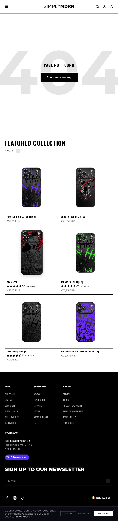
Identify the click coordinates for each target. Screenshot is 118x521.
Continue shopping (59, 77)
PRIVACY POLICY (23, 517)
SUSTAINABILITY (12, 417)
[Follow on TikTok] (23, 498)
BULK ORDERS (11, 405)
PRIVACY (66, 394)
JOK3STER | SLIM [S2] (72, 282)
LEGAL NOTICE (69, 423)
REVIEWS (8, 399)
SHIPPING (38, 405)
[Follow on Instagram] (15, 498)
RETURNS (38, 411)
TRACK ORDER (39, 399)
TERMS (66, 399)
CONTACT (38, 394)
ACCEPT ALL (104, 514)
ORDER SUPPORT (41, 417)
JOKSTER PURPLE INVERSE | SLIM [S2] (80, 351)
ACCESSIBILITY (69, 417)
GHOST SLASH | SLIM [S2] (73, 216)
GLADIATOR (12, 282)
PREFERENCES (85, 514)
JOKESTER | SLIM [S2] (18, 351)
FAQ (35, 423)
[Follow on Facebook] (7, 498)
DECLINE (68, 514)
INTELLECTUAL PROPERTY (74, 405)
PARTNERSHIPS (11, 411)
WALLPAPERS (10, 423)
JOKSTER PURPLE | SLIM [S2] (21, 216)
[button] (14, 286)
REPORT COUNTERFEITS (73, 411)
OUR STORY (10, 394)
